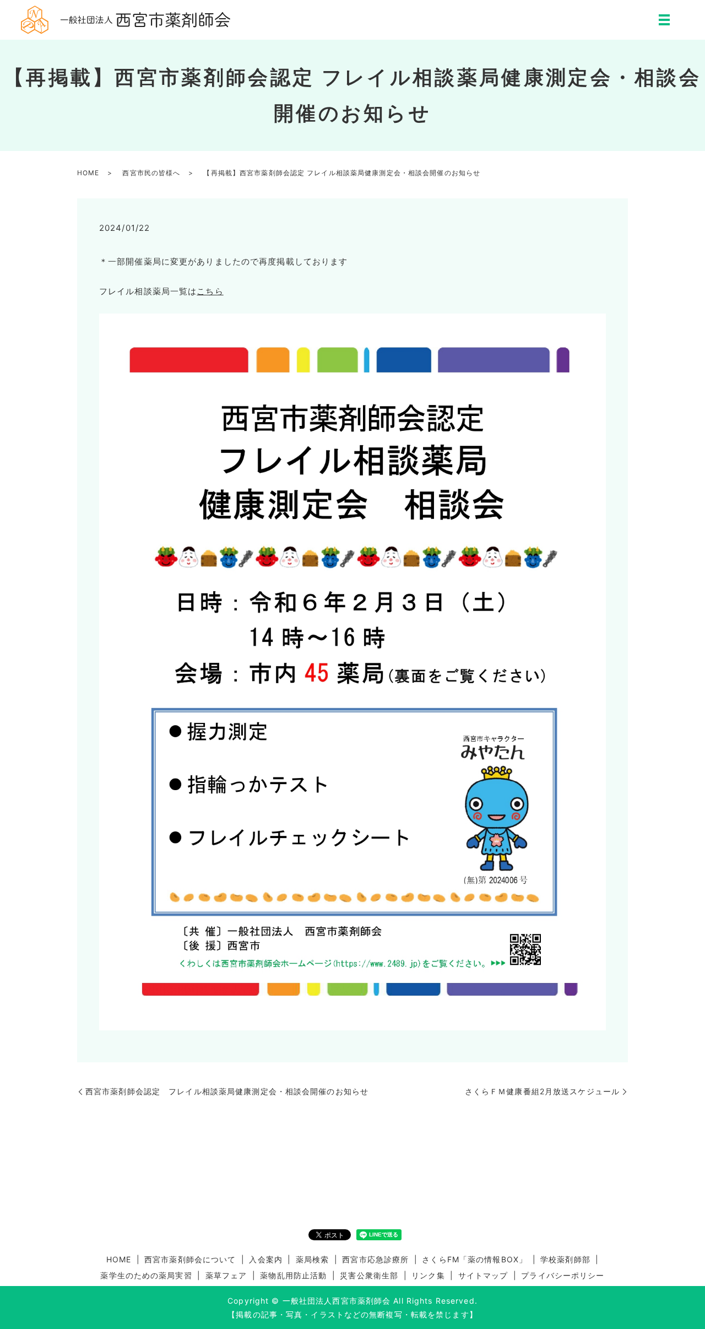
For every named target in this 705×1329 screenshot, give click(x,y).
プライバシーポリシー (562, 1275)
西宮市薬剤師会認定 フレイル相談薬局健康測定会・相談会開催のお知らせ (226, 1091)
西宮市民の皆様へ (151, 173)
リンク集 (427, 1275)
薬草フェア (226, 1275)
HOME (88, 173)
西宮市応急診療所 (375, 1259)
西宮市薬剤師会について (190, 1259)
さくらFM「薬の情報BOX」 (474, 1259)
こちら (210, 291)
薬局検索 (312, 1259)
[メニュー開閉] (664, 19)
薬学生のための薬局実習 (146, 1275)
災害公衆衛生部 (369, 1275)
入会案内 (265, 1259)
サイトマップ (483, 1275)
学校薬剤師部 (565, 1259)
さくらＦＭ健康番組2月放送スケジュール (542, 1091)
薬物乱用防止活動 (293, 1275)
